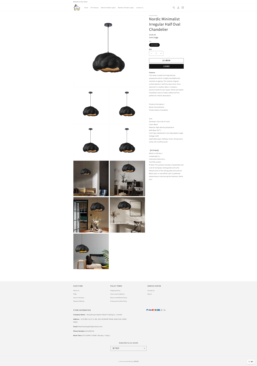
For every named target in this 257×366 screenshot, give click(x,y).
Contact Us (151, 290)
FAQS (74, 294)
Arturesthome (125, 361)
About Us (76, 290)
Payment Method (78, 301)
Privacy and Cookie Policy (118, 301)
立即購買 (166, 66)
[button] (174, 7)
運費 (157, 37)
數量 (150, 49)
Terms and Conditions (117, 294)
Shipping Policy (115, 290)
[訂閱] (144, 348)
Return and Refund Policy (118, 298)
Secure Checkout (78, 298)
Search (149, 294)
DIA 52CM (154, 45)
